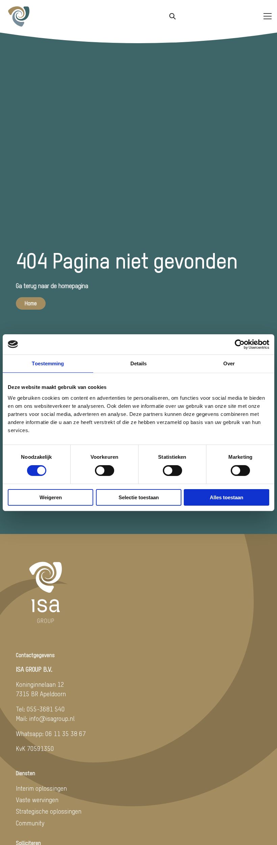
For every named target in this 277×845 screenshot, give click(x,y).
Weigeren (51, 497)
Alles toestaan (226, 497)
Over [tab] (229, 363)
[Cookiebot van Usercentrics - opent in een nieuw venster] (239, 344)
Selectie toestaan (139, 497)
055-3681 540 (46, 709)
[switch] (104, 470)
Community (30, 823)
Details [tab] (138, 363)
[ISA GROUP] (39, 16)
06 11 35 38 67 (65, 734)
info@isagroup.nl (52, 719)
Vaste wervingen (37, 800)
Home (31, 304)
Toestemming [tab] (48, 363)
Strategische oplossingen (48, 812)
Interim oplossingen (41, 789)
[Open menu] (265, 16)
